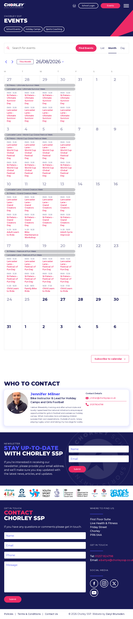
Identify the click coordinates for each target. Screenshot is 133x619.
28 (27, 79)
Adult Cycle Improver (66, 233)
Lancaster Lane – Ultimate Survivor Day (12, 115)
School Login (88, 5)
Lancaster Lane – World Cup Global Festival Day (12, 152)
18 (27, 245)
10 (9, 184)
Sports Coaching (54, 29)
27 (9, 79)
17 (9, 245)
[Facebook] (94, 586)
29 (44, 79)
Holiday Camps (33, 29)
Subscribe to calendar (108, 358)
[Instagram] (104, 586)
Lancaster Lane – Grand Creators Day (12, 205)
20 (62, 245)
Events (110, 5)
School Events (13, 29)
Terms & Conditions (29, 614)
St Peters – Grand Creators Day (12, 221)
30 (62, 79)
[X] (114, 586)
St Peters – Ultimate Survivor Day (12, 99)
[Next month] (12, 62)
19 (44, 245)
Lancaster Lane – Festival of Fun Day (12, 265)
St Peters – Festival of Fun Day (12, 279)
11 (26, 184)
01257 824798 (104, 556)
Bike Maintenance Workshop (31, 235)
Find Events (86, 48)
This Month (25, 61)
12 (44, 184)
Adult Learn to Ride (13, 233)
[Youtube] (94, 595)
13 (62, 184)
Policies (8, 614)
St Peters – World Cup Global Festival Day (12, 170)
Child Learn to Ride (13, 289)
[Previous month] (6, 62)
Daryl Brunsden (115, 614)
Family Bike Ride (31, 289)
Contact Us (51, 614)
